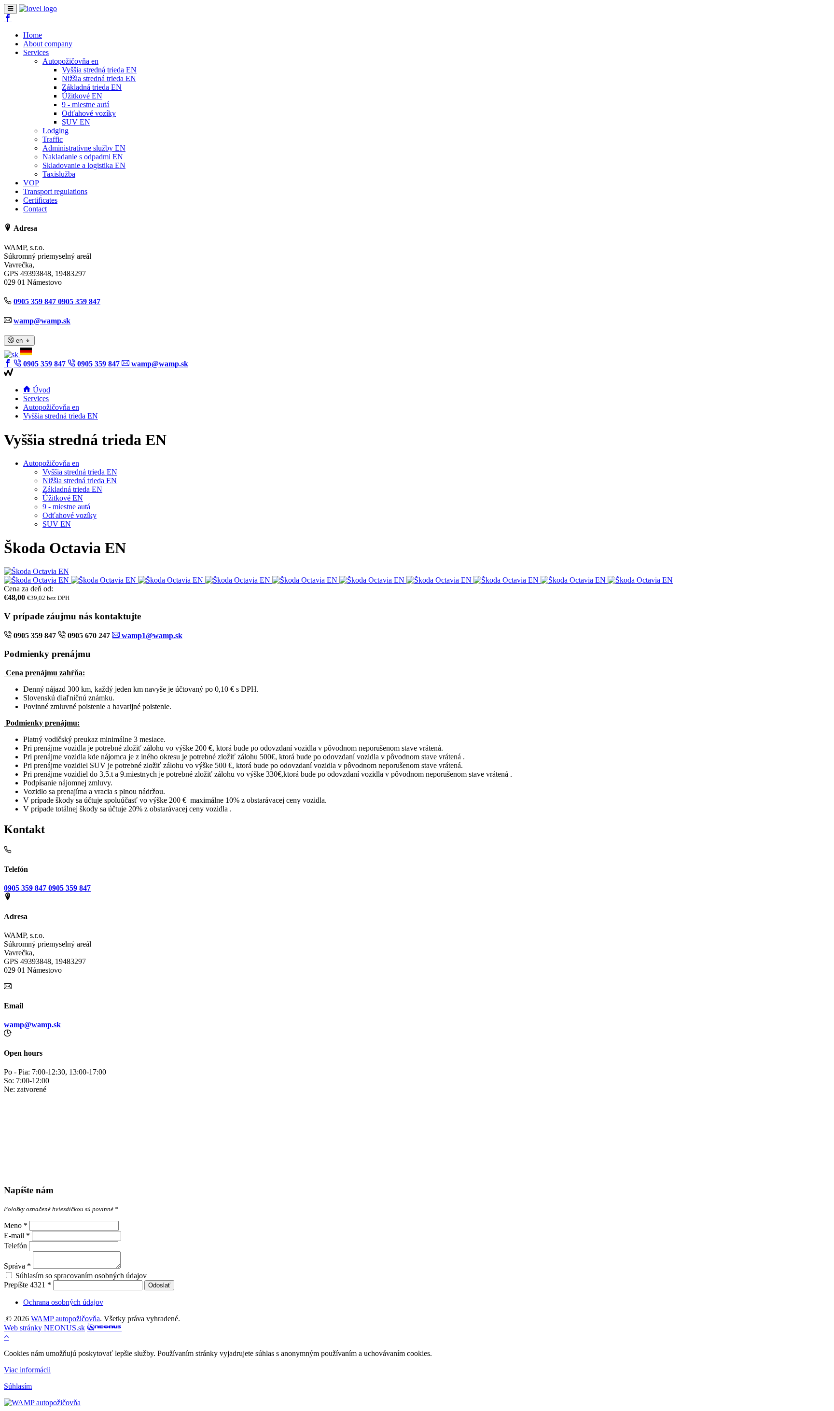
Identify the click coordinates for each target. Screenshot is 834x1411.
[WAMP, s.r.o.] (38, 8)
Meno (13, 1225)
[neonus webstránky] (104, 1328)
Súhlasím (18, 1386)
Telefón (15, 1246)
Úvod (40, 390)
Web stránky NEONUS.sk (44, 1328)
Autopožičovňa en (51, 407)
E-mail (14, 1235)
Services (36, 398)
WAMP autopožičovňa (65, 1318)
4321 (37, 1285)
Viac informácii (27, 1370)
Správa (14, 1266)
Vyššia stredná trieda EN (60, 416)
